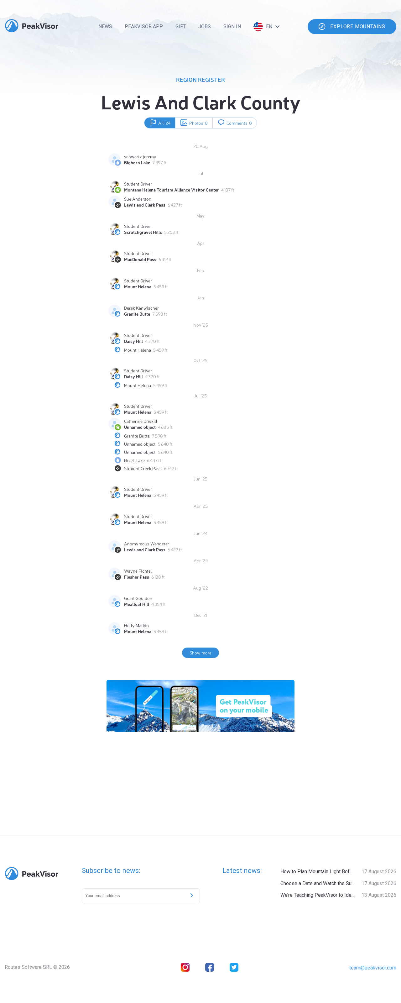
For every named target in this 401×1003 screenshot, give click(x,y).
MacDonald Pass (140, 259)
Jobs (204, 26)
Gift (180, 26)
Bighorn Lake (137, 162)
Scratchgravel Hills (143, 232)
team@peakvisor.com (372, 968)
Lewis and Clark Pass (144, 204)
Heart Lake (134, 460)
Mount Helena (137, 286)
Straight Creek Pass (143, 468)
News (105, 26)
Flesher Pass (136, 577)
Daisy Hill (133, 341)
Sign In (232, 26)
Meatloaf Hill (136, 604)
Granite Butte (137, 314)
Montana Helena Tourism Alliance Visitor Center (171, 189)
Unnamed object (140, 427)
